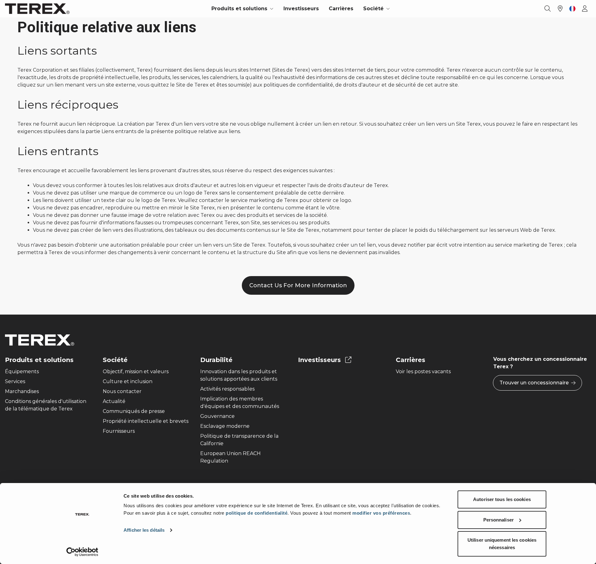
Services (15, 381)
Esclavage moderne (225, 426)
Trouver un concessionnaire (534, 383)
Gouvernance (217, 416)
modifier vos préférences (381, 513)
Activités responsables (227, 389)
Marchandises (22, 391)
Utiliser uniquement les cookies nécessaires (501, 543)
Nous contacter (122, 391)
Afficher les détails (144, 530)
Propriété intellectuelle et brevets (145, 421)
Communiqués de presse (134, 411)
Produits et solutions (39, 360)
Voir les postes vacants (423, 371)
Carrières (341, 8)
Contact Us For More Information (298, 285)
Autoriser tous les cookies (502, 499)
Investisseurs (301, 8)
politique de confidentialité (256, 513)
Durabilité (216, 360)
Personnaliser (498, 519)
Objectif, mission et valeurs (136, 371)
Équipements (22, 371)
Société (115, 360)
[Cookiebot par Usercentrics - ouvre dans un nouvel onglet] (82, 552)
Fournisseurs (119, 431)
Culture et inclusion (127, 381)
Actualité (114, 401)
